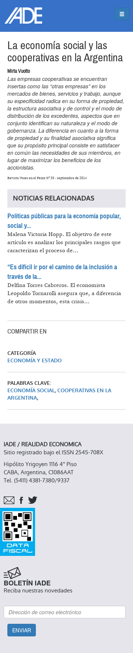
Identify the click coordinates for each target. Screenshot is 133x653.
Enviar (21, 630)
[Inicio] (23, 15)
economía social (31, 390)
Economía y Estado (34, 360)
